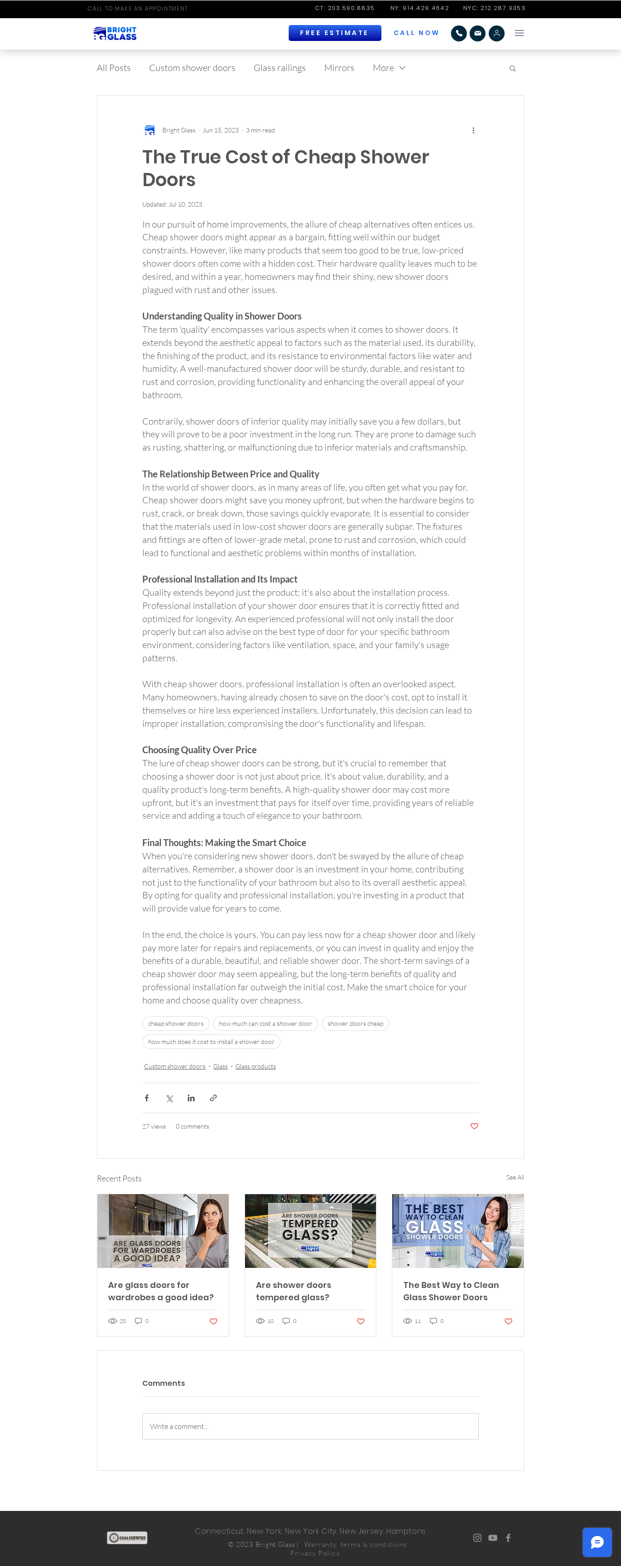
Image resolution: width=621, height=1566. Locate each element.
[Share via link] (213, 1098)
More (383, 67)
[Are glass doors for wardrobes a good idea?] (163, 1231)
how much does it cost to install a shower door (211, 1041)
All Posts (114, 67)
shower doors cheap (355, 1023)
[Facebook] (508, 1537)
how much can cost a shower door (265, 1023)
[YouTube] (492, 1537)
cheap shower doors (176, 1023)
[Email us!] (478, 33)
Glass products (255, 1066)
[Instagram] (477, 1537)
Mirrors (339, 67)
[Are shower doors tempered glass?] (310, 1231)
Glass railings (280, 67)
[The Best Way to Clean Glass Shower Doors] (458, 1231)
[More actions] (473, 130)
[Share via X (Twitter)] (169, 1098)
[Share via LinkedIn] (191, 1098)
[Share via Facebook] (146, 1098)
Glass (220, 1066)
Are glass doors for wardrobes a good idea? (161, 1291)
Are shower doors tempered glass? (293, 1291)
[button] (417, 33)
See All (515, 1177)
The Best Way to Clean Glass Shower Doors (451, 1291)
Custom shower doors (192, 67)
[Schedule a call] (497, 33)
